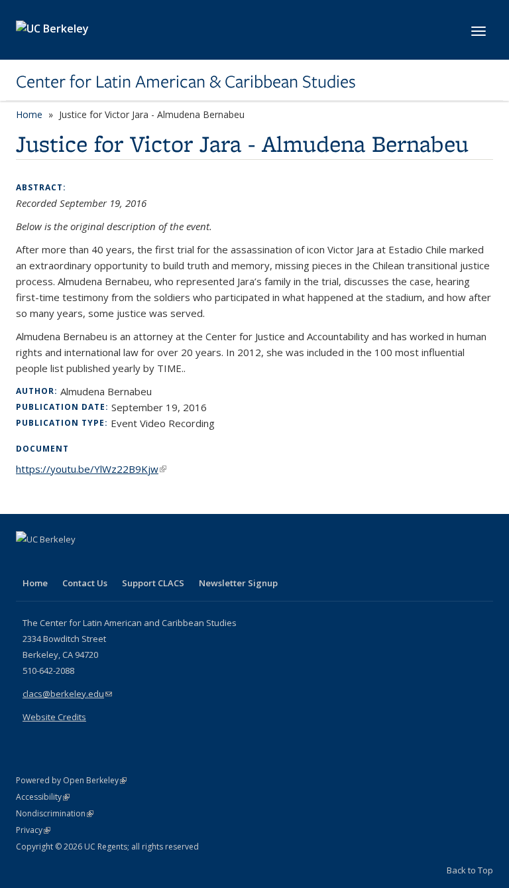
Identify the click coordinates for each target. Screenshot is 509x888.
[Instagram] (105, 561)
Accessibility (43, 796)
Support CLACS (153, 583)
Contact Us (84, 583)
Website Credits (54, 717)
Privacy (33, 830)
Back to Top (470, 870)
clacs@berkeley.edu (67, 694)
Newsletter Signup (238, 583)
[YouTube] (79, 561)
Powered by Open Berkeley (71, 780)
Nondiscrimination (54, 813)
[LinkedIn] (53, 561)
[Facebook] (28, 561)
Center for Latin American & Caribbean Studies (186, 82)
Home (29, 114)
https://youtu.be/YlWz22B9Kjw (91, 469)
